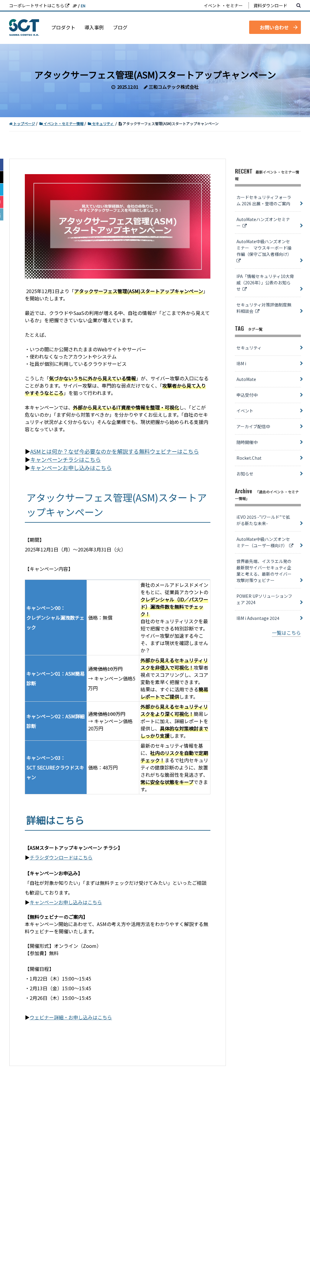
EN (83, 5)
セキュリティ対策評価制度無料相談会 (263, 308)
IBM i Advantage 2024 (257, 618)
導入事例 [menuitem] (94, 27)
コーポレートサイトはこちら (37, 5)
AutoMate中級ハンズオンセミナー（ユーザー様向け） (263, 542)
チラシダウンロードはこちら (61, 857)
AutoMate (246, 379)
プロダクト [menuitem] (63, 27)
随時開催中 (247, 442)
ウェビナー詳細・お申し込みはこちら (71, 1017)
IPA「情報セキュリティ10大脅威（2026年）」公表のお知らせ (265, 282)
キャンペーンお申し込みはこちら (71, 468)
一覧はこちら (286, 632)
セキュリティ (249, 348)
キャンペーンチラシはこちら (65, 459)
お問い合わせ (274, 27)
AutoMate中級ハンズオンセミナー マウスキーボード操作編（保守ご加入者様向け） (264, 247)
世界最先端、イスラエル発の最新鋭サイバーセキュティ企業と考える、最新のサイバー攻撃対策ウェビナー (264, 570)
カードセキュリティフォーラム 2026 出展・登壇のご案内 (263, 200)
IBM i (241, 363)
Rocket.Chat (249, 458)
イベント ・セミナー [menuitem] (223, 5)
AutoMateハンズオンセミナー (263, 222)
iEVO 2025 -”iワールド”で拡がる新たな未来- (263, 520)
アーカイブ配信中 (253, 426)
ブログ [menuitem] (120, 27)
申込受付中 (247, 395)
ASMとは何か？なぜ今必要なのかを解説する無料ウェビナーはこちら (114, 451)
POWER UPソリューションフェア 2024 (264, 599)
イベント (244, 411)
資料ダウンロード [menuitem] (270, 5)
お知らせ (244, 474)
